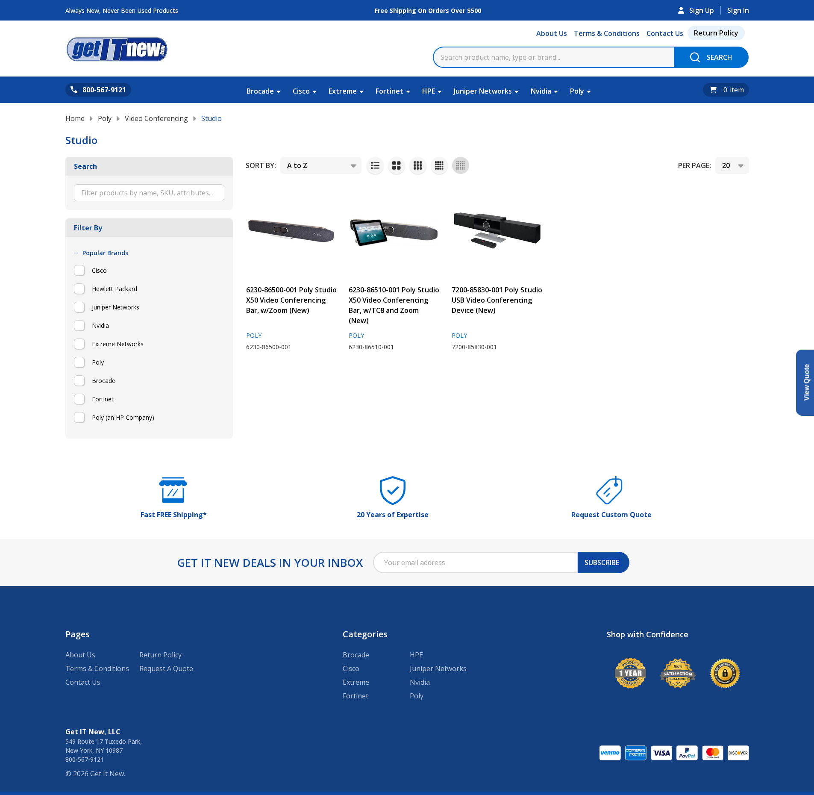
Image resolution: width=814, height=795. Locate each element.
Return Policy (716, 33)
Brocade (260, 91)
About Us (551, 33)
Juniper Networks (483, 91)
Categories (365, 634)
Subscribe (602, 562)
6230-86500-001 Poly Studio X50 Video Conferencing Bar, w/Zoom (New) (291, 300)
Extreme (343, 91)
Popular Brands (105, 253)
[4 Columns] (439, 165)
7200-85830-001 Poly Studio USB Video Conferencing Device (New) (497, 300)
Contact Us (664, 33)
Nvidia (541, 91)
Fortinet (389, 91)
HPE (428, 91)
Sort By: (261, 165)
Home (75, 118)
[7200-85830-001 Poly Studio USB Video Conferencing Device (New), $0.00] (497, 230)
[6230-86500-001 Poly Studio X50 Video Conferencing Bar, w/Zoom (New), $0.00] (292, 230)
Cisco (301, 91)
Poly (577, 91)
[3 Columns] (417, 165)
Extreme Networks (118, 344)
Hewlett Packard (114, 289)
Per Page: (694, 165)
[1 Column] (375, 165)
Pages (77, 634)
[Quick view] (254, 377)
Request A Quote (166, 668)
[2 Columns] (396, 165)
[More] (278, 91)
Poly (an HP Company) (123, 417)
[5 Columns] (460, 165)
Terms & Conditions (607, 33)
